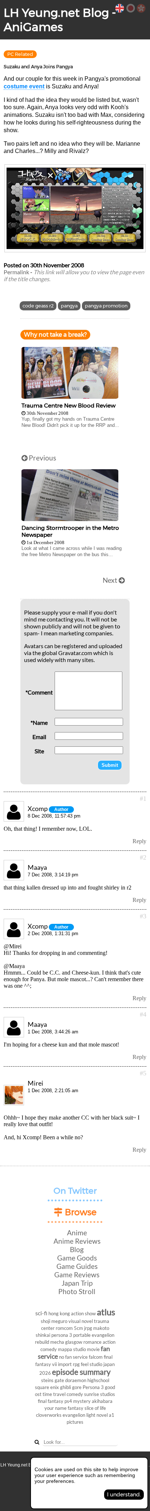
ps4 (68, 1401)
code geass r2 (38, 306)
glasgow (73, 1342)
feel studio (91, 1364)
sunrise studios (99, 1394)
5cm (78, 1328)
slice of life (95, 1408)
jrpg (88, 1328)
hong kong (59, 1313)
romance (92, 1342)
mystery (82, 1401)
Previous (41, 458)
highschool (98, 1380)
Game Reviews (76, 1274)
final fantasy (50, 1401)
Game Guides (77, 1266)
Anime (77, 1232)
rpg (76, 1364)
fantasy (75, 1408)
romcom (64, 1328)
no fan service (73, 1357)
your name (55, 1408)
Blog (77, 1249)
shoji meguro (54, 1321)
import (65, 1364)
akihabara (102, 1401)
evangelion (74, 1415)
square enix (47, 1387)
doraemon (75, 1380)
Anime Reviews (77, 1241)
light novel (97, 1415)
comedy (75, 1394)
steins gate (52, 1380)
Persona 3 (93, 1387)
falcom (96, 1357)
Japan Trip (77, 1283)
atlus (106, 1312)
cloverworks (49, 1415)
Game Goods (77, 1258)
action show (83, 1313)
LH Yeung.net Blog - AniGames (60, 19)
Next (111, 580)
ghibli (65, 1387)
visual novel (80, 1321)
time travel (54, 1394)
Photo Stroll (76, 1291)
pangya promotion (106, 306)
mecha (57, 1342)
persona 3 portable (71, 1335)
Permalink (16, 271)
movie (93, 1349)
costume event (24, 86)
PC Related (20, 54)
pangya (69, 306)
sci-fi (41, 1312)
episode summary (81, 1371)
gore (77, 1387)
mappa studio (72, 1349)
